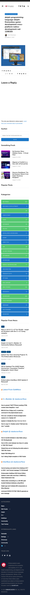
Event (15, 237)
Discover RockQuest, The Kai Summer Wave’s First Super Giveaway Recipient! (20, 175)
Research (15, 291)
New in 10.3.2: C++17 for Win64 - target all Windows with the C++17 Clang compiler (15, 331)
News (3, 340)
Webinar (15, 305)
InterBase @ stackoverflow (14, 462)
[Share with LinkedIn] (6, 71)
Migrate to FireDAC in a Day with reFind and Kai (20, 163)
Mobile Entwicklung (15, 264)
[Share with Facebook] (2, 71)
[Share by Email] (10, 71)
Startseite (4, 533)
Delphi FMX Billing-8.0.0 (8, 453)
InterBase (15, 255)
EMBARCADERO (10, 589)
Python (15, 278)
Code (15, 219)
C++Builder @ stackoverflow (14, 399)
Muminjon (13, 35)
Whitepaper (15, 309)
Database (15, 224)
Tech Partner (15, 300)
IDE (15, 246)
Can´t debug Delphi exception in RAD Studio (13, 456)
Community (4, 521)
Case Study (15, 215)
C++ (15, 210)
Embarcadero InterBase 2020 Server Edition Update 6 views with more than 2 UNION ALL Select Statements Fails (13, 475)
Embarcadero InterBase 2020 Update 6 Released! (14, 381)
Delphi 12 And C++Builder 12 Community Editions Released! (11, 344)
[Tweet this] (4, 71)
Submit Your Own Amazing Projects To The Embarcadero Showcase (14, 356)
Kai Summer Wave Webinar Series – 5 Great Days (20, 153)
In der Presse (15, 251)
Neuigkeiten (15, 269)
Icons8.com (15, 585)
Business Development (15, 206)
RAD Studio (15, 287)
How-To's (15, 242)
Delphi (15, 228)
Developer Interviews (15, 233)
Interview (15, 260)
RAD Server (15, 282)
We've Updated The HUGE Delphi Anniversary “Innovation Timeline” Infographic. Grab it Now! (12, 368)
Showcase (15, 296)
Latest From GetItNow (12, 389)
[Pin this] (8, 71)
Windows (15, 314)
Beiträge (15, 201)
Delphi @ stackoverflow (13, 431)
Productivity (15, 273)
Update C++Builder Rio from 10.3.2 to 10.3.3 (13, 421)
